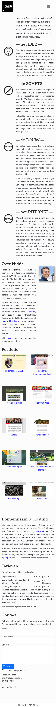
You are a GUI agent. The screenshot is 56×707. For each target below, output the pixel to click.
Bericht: (5, 644)
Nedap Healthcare (10, 321)
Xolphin (7, 557)
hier (9, 338)
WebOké (40, 531)
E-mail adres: (7, 636)
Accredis (31, 311)
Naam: (5, 628)
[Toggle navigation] (48, 6)
